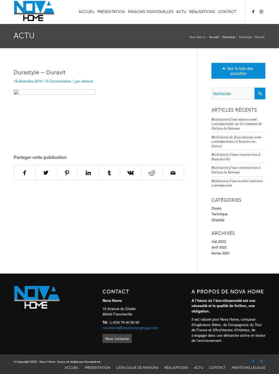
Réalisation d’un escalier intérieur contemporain (237, 183)
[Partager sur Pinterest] (67, 172)
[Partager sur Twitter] (45, 172)
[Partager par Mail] (173, 172)
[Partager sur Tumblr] (109, 172)
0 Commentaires (58, 81)
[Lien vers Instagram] (261, 12)
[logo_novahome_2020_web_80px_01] (34, 12)
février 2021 (220, 253)
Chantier (218, 219)
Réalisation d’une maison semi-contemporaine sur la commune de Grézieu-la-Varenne (236, 124)
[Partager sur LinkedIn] (88, 172)
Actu (24, 35)
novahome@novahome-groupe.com (130, 327)
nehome (87, 81)
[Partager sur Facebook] (24, 172)
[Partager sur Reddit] (151, 172)
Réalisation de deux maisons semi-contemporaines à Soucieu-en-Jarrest (236, 141)
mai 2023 (218, 241)
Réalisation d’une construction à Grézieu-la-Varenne (235, 169)
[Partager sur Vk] (130, 172)
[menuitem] (86, 12)
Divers (216, 208)
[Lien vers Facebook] (253, 12)
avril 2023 (219, 247)
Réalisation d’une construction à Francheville (235, 156)
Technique (219, 213)
